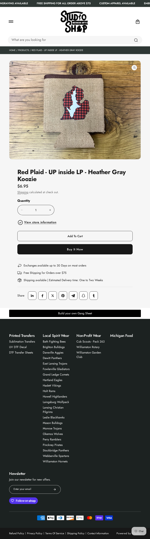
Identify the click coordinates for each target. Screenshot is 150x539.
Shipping (22, 192)
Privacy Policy (34, 533)
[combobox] (75, 40)
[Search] (136, 40)
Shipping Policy (75, 533)
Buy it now (75, 249)
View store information (40, 222)
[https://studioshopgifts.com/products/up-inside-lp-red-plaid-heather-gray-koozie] (32, 296)
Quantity (23, 201)
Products (23, 50)
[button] (11, 22)
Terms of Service (54, 533)
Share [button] (20, 295)
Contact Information (98, 533)
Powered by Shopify (129, 533)
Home (12, 50)
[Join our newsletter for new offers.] (55, 489)
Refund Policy (16, 533)
